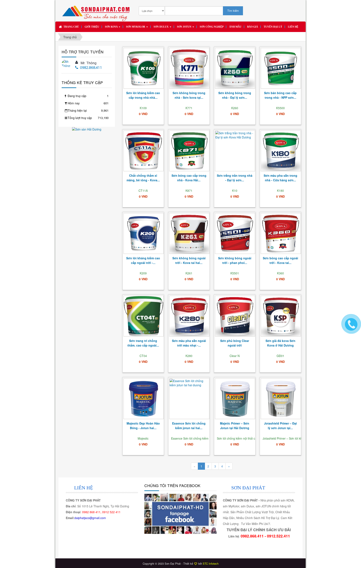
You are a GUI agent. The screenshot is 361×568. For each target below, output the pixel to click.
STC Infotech (211, 563)
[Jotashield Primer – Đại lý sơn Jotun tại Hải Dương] (281, 399)
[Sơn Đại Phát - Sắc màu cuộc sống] (97, 11)
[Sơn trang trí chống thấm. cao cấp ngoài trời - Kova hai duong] (143, 316)
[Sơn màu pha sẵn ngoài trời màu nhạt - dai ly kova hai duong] (189, 316)
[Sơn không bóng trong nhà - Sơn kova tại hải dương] (189, 68)
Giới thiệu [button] (92, 26)
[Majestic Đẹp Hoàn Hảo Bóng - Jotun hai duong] (143, 399)
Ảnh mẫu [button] (235, 26)
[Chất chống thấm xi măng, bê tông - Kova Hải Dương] (143, 151)
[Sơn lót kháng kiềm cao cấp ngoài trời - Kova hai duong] (143, 233)
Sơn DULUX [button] (161, 26)
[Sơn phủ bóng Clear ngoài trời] (235, 316)
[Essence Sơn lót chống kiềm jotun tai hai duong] (189, 399)
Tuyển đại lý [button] (273, 26)
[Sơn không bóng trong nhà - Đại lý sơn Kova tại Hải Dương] (235, 68)
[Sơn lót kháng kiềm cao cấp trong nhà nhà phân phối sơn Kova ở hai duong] (143, 68)
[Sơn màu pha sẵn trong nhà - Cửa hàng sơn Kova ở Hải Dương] (281, 151)
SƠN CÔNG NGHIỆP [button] (212, 26)
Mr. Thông (89, 63)
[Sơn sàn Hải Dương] (86, 129)
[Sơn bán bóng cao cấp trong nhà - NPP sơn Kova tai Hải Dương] (281, 68)
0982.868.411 (91, 68)
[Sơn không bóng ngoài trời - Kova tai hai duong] (189, 233)
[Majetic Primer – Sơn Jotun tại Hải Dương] (235, 399)
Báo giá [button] (252, 26)
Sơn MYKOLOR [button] (136, 26)
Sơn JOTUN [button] (184, 26)
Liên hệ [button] (293, 26)
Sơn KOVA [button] (111, 26)
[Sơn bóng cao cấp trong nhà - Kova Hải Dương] (189, 151)
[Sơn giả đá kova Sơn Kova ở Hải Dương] (281, 316)
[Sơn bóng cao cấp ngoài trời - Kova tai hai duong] (281, 233)
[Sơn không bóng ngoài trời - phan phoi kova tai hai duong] (235, 233)
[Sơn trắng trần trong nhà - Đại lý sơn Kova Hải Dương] (235, 151)
